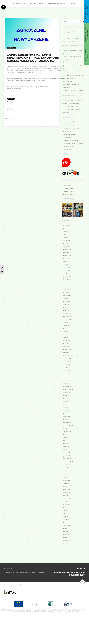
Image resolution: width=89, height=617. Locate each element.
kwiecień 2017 (67, 480)
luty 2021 (65, 343)
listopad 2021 (67, 316)
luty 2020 (65, 377)
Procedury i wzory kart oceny (71, 128)
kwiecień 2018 (67, 443)
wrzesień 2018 (67, 428)
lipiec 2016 (66, 507)
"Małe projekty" (67, 185)
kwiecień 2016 (67, 516)
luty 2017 (65, 486)
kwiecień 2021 (67, 337)
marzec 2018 (66, 447)
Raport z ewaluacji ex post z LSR (72, 66)
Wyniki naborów (67, 81)
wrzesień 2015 (67, 537)
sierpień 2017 (67, 468)
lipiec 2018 (66, 434)
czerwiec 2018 (67, 437)
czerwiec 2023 (67, 262)
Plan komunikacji (68, 63)
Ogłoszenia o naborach (69, 78)
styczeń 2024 (66, 246)
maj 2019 (65, 404)
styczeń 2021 (66, 346)
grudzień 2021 (67, 313)
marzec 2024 (66, 240)
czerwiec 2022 (67, 295)
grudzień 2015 (67, 528)
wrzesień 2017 (67, 465)
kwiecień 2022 (67, 301)
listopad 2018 (67, 422)
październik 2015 (68, 534)
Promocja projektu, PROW (70, 140)
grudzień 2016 (67, 492)
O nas (31, 3)
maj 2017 (65, 477)
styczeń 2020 (66, 380)
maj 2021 (65, 334)
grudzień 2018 (67, 419)
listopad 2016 (67, 495)
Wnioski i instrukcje (68, 125)
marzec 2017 (66, 483)
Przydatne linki (67, 149)
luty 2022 (65, 307)
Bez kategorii (11, 47)
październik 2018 (68, 425)
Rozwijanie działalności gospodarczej (74, 90)
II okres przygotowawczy (57, 3)
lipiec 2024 (66, 228)
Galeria (41, 3)
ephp (66, 614)
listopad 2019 (67, 386)
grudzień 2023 (67, 249)
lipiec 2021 (66, 328)
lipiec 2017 (66, 471)
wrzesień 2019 (67, 392)
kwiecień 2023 (67, 268)
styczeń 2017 (66, 489)
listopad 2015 (67, 531)
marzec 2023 (66, 271)
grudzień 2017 (67, 456)
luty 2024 (65, 243)
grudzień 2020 (67, 349)
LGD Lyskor (11, 109)
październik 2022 (68, 283)
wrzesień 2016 (67, 501)
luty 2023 (65, 274)
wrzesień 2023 (67, 255)
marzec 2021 (66, 340)
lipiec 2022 (66, 292)
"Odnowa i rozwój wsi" (69, 188)
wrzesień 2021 (67, 322)
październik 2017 (68, 462)
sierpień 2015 (67, 541)
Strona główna (19, 3)
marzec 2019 (66, 410)
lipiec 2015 (66, 544)
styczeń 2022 (66, 310)
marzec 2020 (66, 374)
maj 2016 (65, 513)
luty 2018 (65, 450)
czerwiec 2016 (67, 510)
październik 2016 (68, 498)
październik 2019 (68, 389)
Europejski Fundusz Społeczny (72, 106)
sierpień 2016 (67, 504)
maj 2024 (65, 234)
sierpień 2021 (67, 325)
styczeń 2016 (66, 525)
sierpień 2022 (67, 289)
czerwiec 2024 (67, 231)
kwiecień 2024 (67, 237)
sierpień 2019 (67, 395)
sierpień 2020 (67, 362)
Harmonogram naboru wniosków (86, 55)
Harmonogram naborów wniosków (73, 75)
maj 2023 (65, 265)
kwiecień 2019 (67, 407)
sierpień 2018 (67, 431)
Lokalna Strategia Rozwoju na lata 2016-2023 (86, 34)
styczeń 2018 (66, 453)
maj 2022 (65, 298)
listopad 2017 (67, 459)
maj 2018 (65, 440)
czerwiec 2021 (67, 331)
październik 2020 (68, 356)
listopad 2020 (67, 353)
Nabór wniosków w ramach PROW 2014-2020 (86, 11)
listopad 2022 (67, 280)
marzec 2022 (66, 304)
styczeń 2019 (66, 416)
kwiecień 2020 (67, 371)
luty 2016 (65, 522)
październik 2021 (68, 319)
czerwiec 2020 (67, 365)
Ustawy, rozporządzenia (70, 122)
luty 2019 (65, 413)
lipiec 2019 (66, 398)
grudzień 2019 (67, 383)
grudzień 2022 (67, 277)
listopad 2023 (67, 252)
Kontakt (74, 3)
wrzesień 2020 (67, 359)
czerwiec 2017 (67, 474)
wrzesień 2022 (67, 286)
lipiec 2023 (66, 259)
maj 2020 (65, 368)
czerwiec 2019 (67, 401)
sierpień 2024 (67, 225)
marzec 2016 (66, 519)
